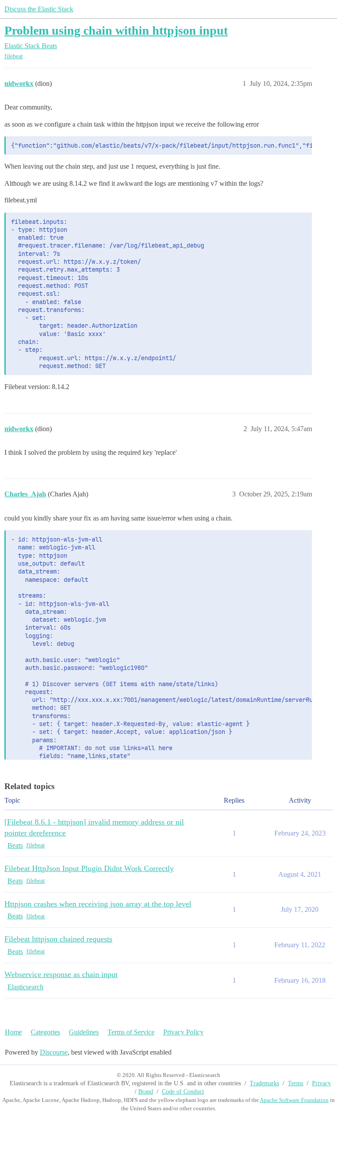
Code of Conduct (183, 1091)
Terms (295, 1083)
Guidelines (84, 1032)
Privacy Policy (183, 1032)
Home (13, 1032)
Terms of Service (131, 1032)
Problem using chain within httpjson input (116, 30)
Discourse (54, 1052)
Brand (145, 1091)
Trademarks (264, 1083)
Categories (45, 1032)
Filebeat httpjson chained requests (58, 939)
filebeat (13, 56)
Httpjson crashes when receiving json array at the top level (97, 903)
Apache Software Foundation (294, 1100)
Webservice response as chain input (61, 974)
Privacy (321, 1083)
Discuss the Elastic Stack (38, 9)
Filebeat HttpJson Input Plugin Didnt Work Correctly (89, 868)
